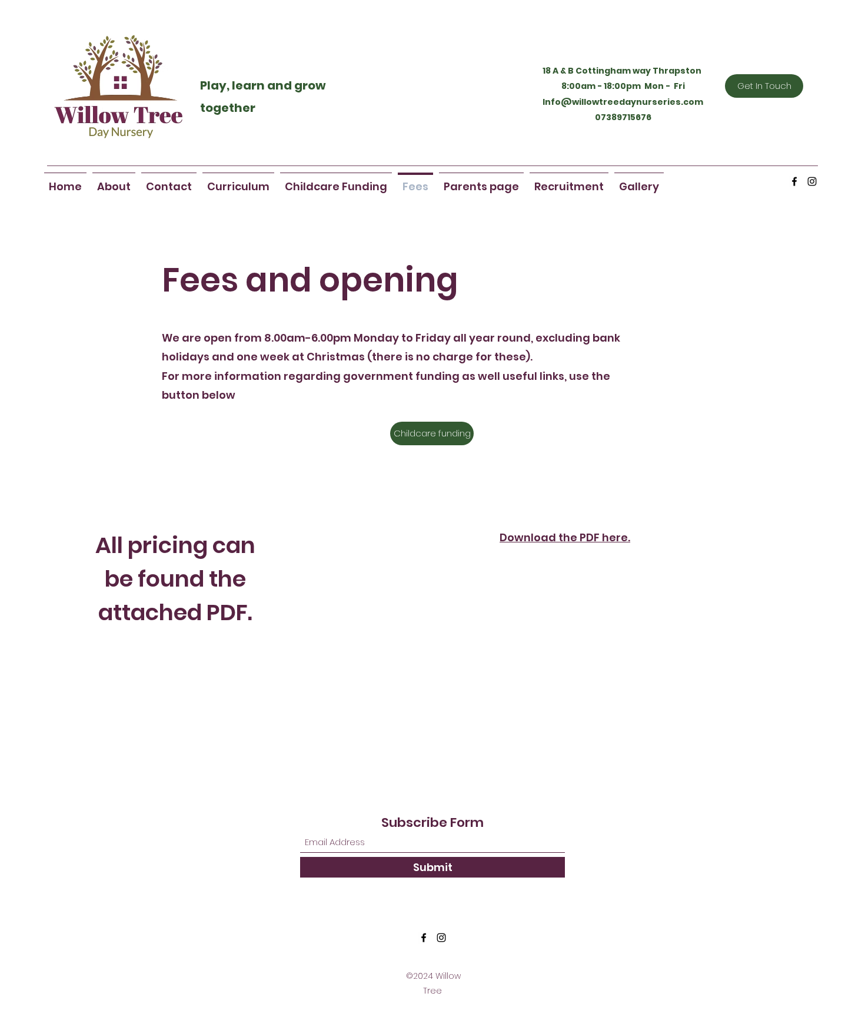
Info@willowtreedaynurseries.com (623, 102)
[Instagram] (812, 181)
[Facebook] (794, 181)
